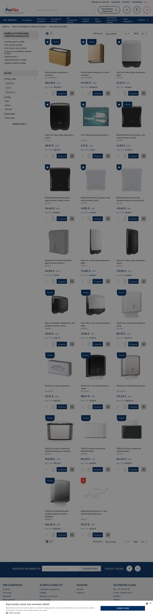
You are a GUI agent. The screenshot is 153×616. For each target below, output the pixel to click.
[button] (51, 612)
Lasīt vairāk (43, 610)
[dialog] (76, 608)
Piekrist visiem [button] (123, 608)
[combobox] (147, 603)
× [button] (150, 603)
